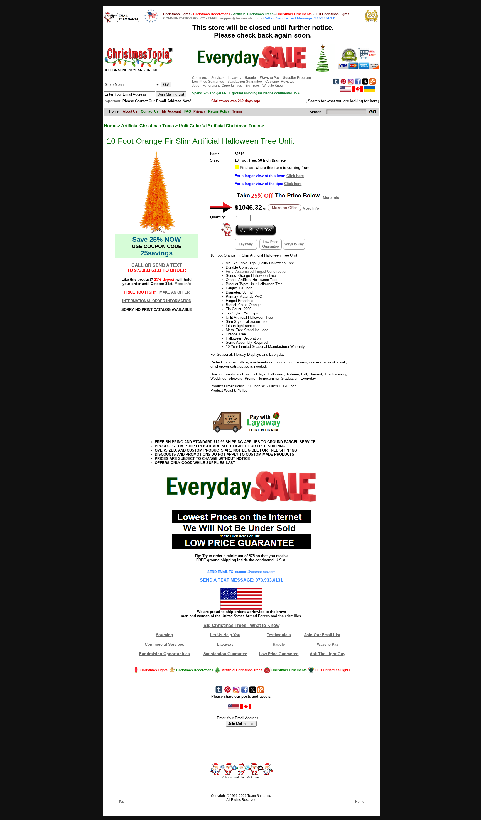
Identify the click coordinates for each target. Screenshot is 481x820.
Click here (295, 176)
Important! (112, 101)
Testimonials (279, 635)
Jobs (195, 85)
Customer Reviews (279, 82)
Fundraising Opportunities (222, 85)
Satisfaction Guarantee (244, 82)
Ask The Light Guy (327, 653)
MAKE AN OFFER (174, 292)
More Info (331, 198)
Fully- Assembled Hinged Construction (256, 271)
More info (183, 284)
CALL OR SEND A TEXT (156, 265)
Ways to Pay (327, 644)
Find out (247, 167)
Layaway (234, 78)
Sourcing (164, 635)
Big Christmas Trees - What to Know (241, 625)
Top (121, 802)
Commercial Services (208, 78)
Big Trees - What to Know (264, 85)
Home (110, 125)
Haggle (279, 644)
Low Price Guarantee (208, 82)
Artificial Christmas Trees (147, 125)
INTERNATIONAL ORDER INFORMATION (156, 301)
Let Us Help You (225, 635)
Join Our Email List (322, 635)
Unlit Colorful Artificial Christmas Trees (219, 125)
